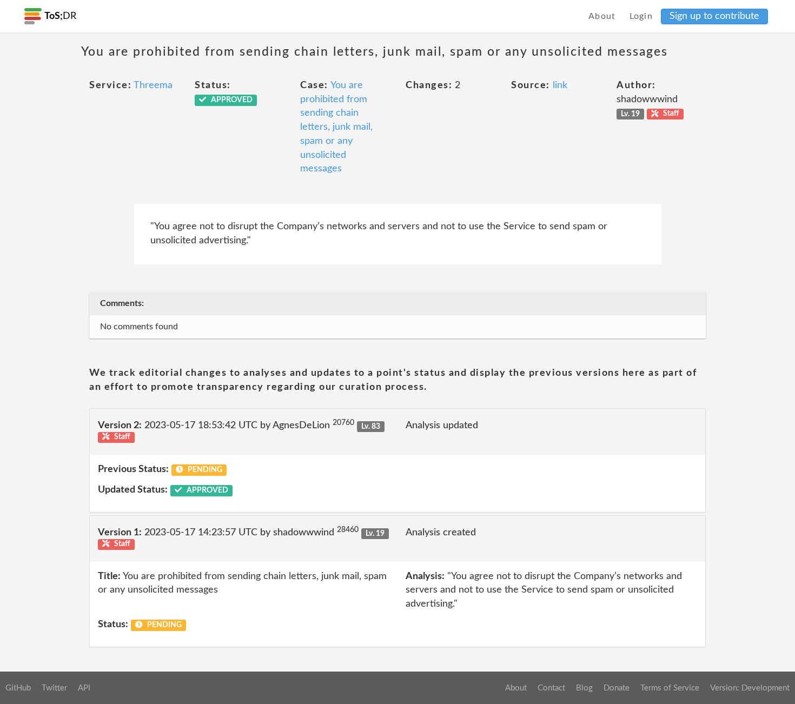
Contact (551, 688)
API (84, 688)
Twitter (54, 688)
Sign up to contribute (714, 16)
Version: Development (750, 688)
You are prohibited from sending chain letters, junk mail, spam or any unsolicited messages (336, 127)
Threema (153, 85)
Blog (584, 688)
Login (641, 16)
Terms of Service (669, 688)
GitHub (18, 688)
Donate (617, 688)
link (560, 85)
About (602, 16)
